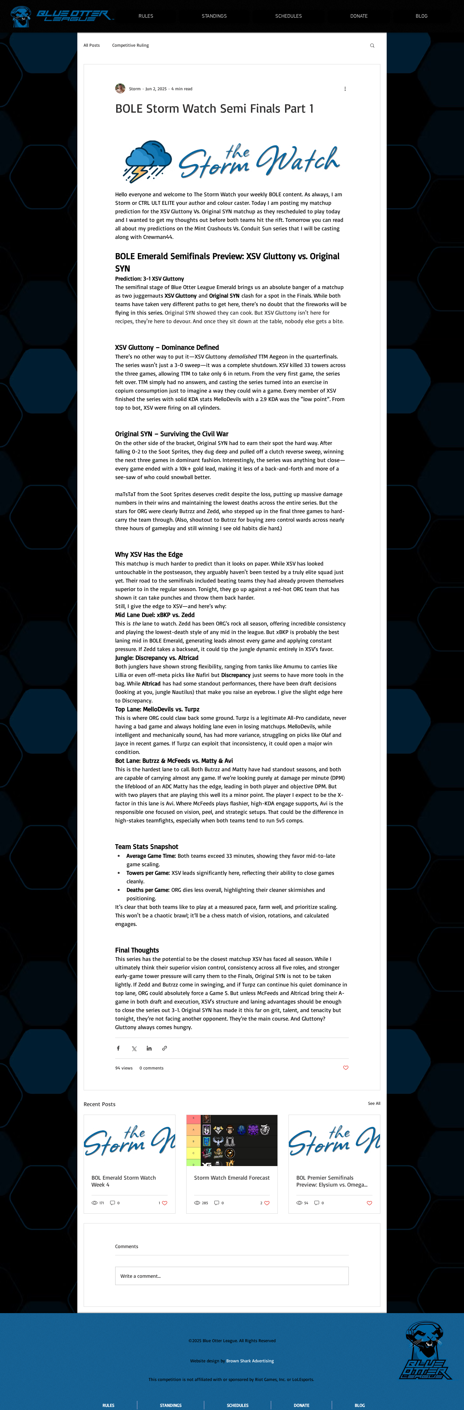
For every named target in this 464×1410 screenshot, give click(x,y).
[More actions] (345, 88)
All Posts (92, 45)
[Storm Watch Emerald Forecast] (232, 1140)
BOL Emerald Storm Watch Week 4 (124, 1181)
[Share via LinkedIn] (149, 1048)
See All (374, 1103)
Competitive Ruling (130, 45)
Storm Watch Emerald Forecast (232, 1177)
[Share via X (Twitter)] (134, 1048)
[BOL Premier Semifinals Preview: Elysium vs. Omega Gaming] (334, 1140)
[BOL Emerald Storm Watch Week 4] (129, 1140)
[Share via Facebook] (118, 1048)
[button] (372, 45)
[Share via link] (165, 1048)
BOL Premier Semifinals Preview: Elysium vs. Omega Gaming (330, 1181)
